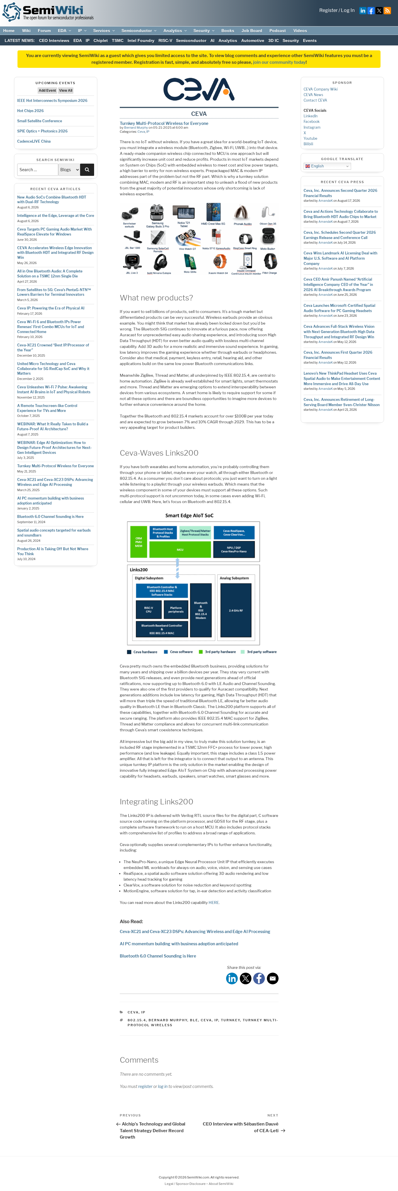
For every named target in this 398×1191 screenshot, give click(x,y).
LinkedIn (311, 116)
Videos (300, 30)
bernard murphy (168, 1020)
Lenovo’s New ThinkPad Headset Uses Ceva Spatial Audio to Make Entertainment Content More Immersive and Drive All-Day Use (342, 378)
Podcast (278, 30)
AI (212, 40)
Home (9, 30)
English (317, 166)
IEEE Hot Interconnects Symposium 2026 (52, 100)
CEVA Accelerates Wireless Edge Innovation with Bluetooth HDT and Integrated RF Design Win (55, 253)
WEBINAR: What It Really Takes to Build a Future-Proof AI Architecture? (52, 426)
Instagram (312, 127)
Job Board (252, 30)
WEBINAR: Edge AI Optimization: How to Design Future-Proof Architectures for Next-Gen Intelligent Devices (54, 447)
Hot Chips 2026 (30, 111)
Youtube (310, 138)
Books (227, 30)
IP (80, 30)
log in (163, 1086)
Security (201, 30)
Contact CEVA (315, 100)
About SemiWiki (221, 1184)
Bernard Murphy (136, 127)
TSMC (118, 40)
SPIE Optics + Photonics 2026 (42, 131)
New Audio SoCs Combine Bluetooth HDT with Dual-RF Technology (51, 199)
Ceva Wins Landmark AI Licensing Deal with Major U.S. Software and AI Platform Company (340, 258)
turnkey (230, 1020)
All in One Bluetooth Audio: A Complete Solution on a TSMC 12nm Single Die (49, 273)
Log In (348, 10)
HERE (214, 902)
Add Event (47, 91)
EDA (62, 30)
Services (101, 30)
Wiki (26, 30)
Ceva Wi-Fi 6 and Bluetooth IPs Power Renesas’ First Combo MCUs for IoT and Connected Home (50, 327)
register (145, 1086)
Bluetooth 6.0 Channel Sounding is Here (50, 516)
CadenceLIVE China (34, 141)
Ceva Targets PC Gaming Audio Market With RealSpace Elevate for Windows (54, 231)
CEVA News (313, 95)
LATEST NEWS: (20, 40)
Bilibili (308, 144)
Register (328, 10)
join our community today (279, 62)
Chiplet (101, 40)
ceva (206, 1020)
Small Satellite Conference (39, 121)
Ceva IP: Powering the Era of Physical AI (50, 308)
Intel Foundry (141, 40)
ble (194, 1020)
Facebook (312, 121)
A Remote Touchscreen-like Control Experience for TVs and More (47, 408)
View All (65, 91)
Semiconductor (136, 30)
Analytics (172, 30)
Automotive (252, 40)
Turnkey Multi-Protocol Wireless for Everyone (55, 466)
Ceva (141, 132)
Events (310, 40)
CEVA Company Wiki (321, 89)
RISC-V (165, 40)
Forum (44, 30)
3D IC (273, 40)
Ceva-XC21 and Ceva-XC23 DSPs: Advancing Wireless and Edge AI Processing (55, 482)
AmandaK (325, 201)
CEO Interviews (54, 40)
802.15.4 (137, 1020)
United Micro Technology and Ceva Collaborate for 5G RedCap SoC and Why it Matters (53, 369)
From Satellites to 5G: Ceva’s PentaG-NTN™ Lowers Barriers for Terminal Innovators (54, 292)
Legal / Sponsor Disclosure (185, 1184)
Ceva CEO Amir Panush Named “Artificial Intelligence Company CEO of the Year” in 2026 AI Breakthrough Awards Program (338, 284)
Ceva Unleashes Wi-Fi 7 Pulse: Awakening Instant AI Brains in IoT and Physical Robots (53, 389)
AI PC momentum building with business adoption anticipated (50, 500)
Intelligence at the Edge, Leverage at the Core (55, 215)
